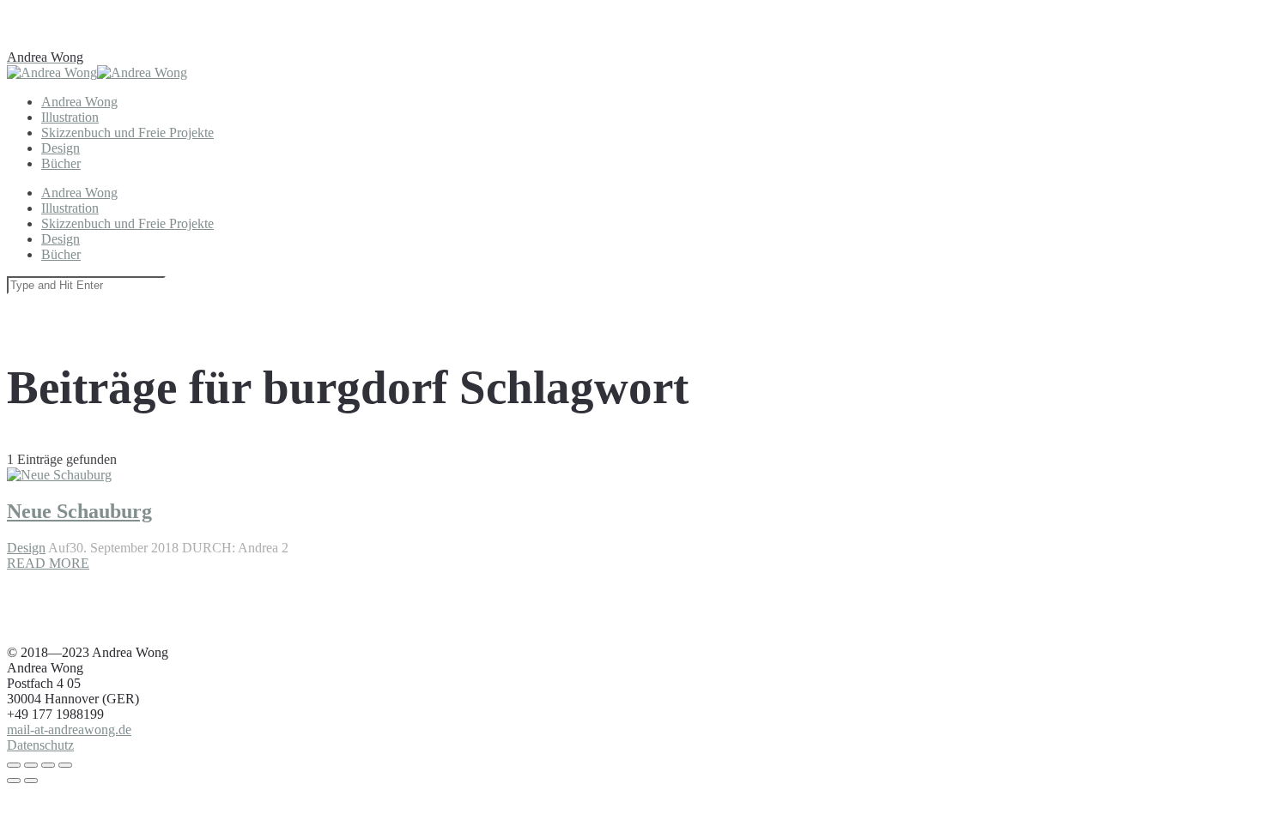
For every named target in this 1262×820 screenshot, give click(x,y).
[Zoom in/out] (65, 765)
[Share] (31, 765)
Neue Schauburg (79, 511)
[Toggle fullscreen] (48, 765)
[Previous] (14, 780)
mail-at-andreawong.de (69, 729)
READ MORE (48, 563)
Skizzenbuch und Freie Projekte (127, 132)
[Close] (14, 765)
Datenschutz (40, 745)
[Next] (31, 780)
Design (26, 547)
